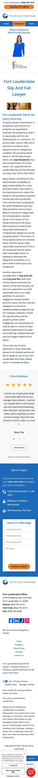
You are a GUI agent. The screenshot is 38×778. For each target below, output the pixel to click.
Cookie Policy (11, 684)
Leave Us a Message (19, 522)
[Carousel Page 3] (24, 439)
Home (6, 24)
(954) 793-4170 (18, 604)
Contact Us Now (19, 566)
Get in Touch (19, 470)
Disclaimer (19, 645)
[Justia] (21, 620)
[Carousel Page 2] (19, 439)
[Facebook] (11, 620)
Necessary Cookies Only (13, 771)
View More (19, 447)
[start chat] (30, 772)
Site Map (19, 652)
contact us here (20, 362)
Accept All (13, 765)
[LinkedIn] (16, 620)
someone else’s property (16, 309)
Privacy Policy (19, 648)
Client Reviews (19, 376)
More (31, 24)
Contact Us (19, 24)
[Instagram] (27, 620)
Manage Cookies (26, 684)
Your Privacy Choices (18, 681)
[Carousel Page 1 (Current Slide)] (13, 439)
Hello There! (29, 764)
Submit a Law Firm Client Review (19, 457)
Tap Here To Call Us (19, 7)
